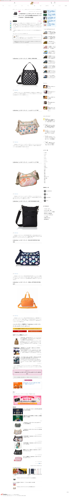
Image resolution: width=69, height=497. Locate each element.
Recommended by (37, 463)
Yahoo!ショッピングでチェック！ (35, 331)
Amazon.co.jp (16, 273)
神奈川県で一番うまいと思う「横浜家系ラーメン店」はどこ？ (51, 108)
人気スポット (46, 167)
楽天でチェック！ (20, 331)
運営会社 (20, 495)
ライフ (45, 164)
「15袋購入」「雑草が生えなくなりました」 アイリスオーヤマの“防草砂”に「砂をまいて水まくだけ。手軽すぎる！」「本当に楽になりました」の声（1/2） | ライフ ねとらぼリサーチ (50, 144)
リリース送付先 (45, 216)
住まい (41, 5)
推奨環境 (25, 495)
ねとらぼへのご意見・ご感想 (47, 210)
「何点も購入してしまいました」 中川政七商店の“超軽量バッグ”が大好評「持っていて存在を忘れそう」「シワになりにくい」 (51, 33)
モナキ (47, 200)
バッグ (19, 11)
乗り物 (45, 166)
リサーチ (60, 5)
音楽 (44, 182)
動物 (53, 5)
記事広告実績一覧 (46, 219)
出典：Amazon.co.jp (15, 16)
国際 (44, 173)
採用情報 (22, 495)
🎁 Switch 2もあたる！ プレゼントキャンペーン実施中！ (5, 0)
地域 (34, 5)
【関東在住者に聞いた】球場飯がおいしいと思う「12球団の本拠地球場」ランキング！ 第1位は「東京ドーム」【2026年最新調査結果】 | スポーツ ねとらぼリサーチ (50, 121)
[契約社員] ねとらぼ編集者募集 (47, 213)
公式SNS (5, 495)
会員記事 (66, 5)
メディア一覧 (2, 495)
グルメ (28, 5)
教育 (44, 179)
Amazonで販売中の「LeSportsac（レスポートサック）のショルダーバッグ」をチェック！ (27, 328)
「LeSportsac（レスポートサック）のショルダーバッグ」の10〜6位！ (27, 373)
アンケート (45, 83)
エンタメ (16, 5)
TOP (3, 5)
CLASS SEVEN (48, 197)
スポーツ (45, 158)
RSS (18, 495)
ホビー (45, 163)
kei (41, 19)
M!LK (47, 194)
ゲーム (45, 157)
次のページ (29, 380)
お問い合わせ (10, 495)
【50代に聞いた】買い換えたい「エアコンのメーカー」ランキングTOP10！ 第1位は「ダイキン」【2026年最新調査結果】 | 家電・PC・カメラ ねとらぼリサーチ (50, 139)
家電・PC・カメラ (46, 176)
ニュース (9, 5)
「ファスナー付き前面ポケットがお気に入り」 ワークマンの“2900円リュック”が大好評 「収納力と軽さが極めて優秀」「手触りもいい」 (51, 53)
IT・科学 (45, 152)
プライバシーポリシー (14, 495)
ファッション (46, 161)
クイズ (22, 5)
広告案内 (8, 495)
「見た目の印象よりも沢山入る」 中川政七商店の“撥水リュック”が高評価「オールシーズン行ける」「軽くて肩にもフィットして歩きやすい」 (51, 38)
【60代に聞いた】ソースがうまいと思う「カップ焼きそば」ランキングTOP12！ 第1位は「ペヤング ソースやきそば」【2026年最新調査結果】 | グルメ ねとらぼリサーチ (50, 133)
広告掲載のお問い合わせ (46, 217)
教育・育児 (47, 5)
